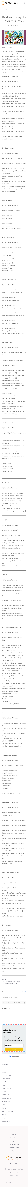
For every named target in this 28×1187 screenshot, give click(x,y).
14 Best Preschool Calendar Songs (11, 981)
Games (4, 1108)
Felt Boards (5, 1105)
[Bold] (3, 1002)
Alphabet (4, 1069)
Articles (4, 1072)
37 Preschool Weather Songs (10, 983)
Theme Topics (6, 1121)
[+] (22, 1002)
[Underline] (7, 1002)
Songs (4, 979)
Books (3, 1085)
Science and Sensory (8, 1111)
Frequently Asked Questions (14, 1169)
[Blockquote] (14, 1002)
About (14, 1151)
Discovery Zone (6, 1098)
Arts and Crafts (6, 1075)
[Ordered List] (10, 1002)
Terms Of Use (14, 1172)
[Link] (18, 1002)
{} (19, 1002)
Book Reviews (6, 1078)
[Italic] (5, 1002)
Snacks (4, 1114)
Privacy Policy (14, 1175)
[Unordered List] (12, 1002)
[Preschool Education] (9, 3)
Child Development (7, 1095)
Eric (19, 25)
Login (24, 992)
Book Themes (6, 1082)
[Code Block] (16, 1002)
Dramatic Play (6, 1101)
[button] (24, 3)
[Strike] (9, 1002)
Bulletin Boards (6, 1088)
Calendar (4, 1092)
